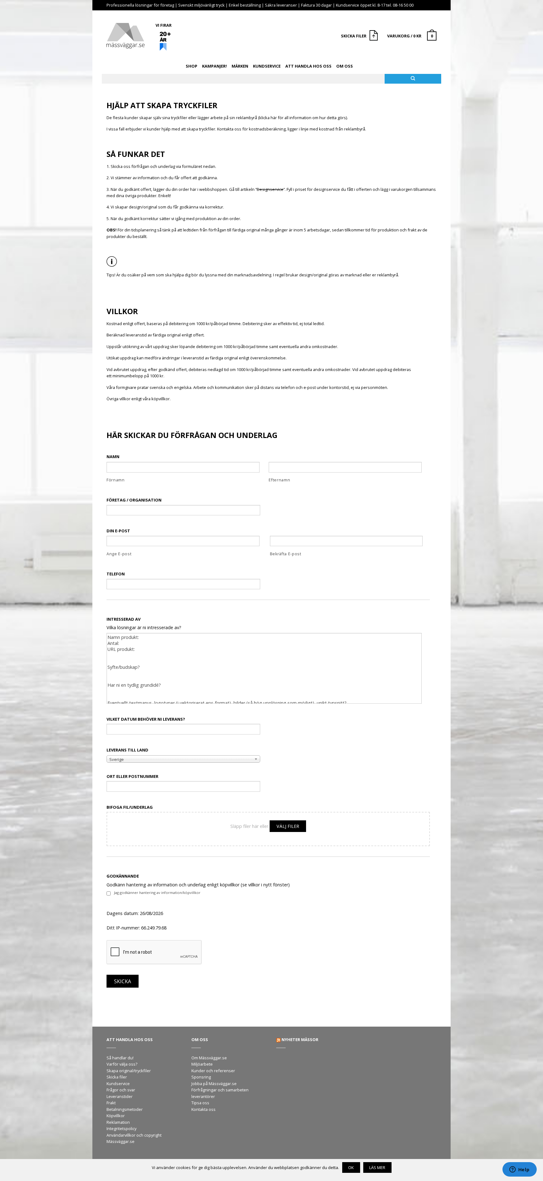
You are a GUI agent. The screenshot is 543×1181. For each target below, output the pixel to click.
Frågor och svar (121, 1090)
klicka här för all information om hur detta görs (302, 117)
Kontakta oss (203, 1109)
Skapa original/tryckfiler (129, 1070)
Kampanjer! (214, 66)
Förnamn (116, 480)
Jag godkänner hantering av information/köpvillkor (157, 892)
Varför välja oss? (122, 1064)
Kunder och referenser (213, 1070)
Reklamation (118, 1122)
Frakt (111, 1103)
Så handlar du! (120, 1058)
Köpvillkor (116, 1115)
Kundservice (267, 66)
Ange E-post (119, 554)
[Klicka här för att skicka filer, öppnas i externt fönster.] (374, 36)
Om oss (344, 66)
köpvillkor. (161, 399)
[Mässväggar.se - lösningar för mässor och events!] (126, 34)
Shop (191, 66)
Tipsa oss (200, 1103)
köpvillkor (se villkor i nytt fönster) (255, 885)
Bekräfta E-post (285, 554)
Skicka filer (117, 1077)
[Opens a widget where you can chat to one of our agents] (519, 1170)
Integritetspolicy (121, 1128)
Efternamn (279, 480)
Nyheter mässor (300, 1039)
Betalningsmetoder (125, 1109)
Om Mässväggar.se (209, 1058)
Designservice (270, 189)
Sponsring (201, 1077)
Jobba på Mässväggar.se (214, 1083)
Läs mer (377, 1167)
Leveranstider (120, 1096)
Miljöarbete (202, 1064)
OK (351, 1167)
